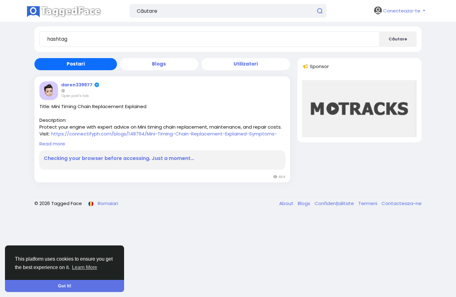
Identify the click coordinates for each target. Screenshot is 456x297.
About (287, 203)
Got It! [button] (64, 285)
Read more (52, 143)
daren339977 (76, 85)
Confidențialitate (335, 203)
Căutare (398, 39)
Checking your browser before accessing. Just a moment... (119, 158)
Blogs (304, 203)
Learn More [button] (84, 267)
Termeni (368, 203)
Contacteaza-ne (402, 203)
